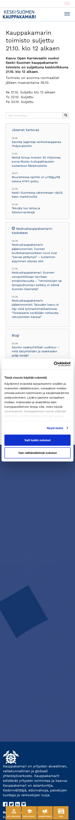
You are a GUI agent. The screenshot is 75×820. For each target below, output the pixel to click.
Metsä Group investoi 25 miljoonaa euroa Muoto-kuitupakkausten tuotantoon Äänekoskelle (36, 161)
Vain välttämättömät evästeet (37, 452)
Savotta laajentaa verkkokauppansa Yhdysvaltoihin (36, 144)
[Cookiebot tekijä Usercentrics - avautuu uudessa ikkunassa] (54, 363)
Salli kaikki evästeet (37, 440)
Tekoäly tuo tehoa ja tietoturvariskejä (26, 210)
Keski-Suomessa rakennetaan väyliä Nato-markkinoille (37, 194)
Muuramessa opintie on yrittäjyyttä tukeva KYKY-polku (36, 179)
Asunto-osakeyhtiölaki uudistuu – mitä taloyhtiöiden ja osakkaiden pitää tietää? (35, 351)
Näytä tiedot (55, 427)
